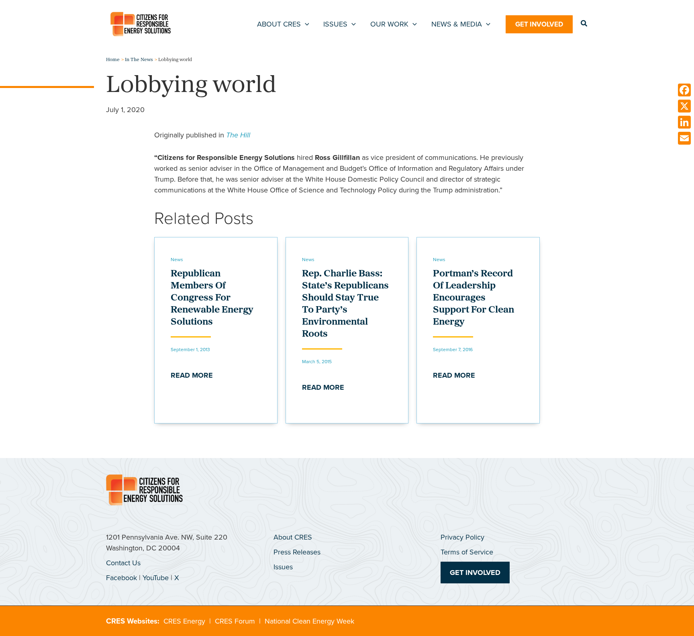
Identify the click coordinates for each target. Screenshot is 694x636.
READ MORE (192, 375)
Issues (283, 567)
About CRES (293, 537)
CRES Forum (235, 621)
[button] (305, 24)
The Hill (238, 135)
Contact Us (123, 563)
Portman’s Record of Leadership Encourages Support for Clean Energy (473, 298)
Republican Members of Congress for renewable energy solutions (212, 298)
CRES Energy (184, 621)
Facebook (121, 578)
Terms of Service (467, 552)
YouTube (156, 578)
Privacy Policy (462, 537)
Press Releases (297, 552)
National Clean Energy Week (309, 621)
